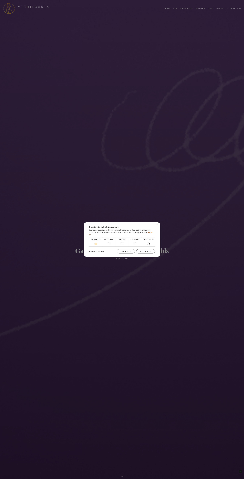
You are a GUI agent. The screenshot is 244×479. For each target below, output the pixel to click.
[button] (96, 251)
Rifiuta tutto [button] (126, 251)
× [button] (157, 224)
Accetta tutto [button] (145, 251)
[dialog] (122, 239)
